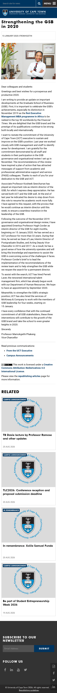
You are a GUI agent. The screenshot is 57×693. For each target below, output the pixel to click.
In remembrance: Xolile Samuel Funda (28, 545)
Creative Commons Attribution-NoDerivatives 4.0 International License (27, 368)
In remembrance (11, 510)
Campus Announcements (20, 355)
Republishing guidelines (29, 690)
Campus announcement (14, 400)
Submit (44, 648)
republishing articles (29, 376)
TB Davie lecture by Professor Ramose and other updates (27, 436)
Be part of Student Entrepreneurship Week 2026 (26, 602)
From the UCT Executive (19, 350)
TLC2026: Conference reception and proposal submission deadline (26, 492)
